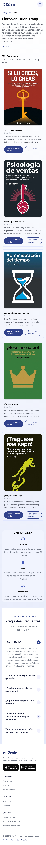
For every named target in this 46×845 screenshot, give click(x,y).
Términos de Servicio (11, 826)
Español (24, 840)
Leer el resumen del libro (13, 149)
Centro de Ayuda (9, 817)
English (5, 840)
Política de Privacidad (11, 821)
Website (5, 46)
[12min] (9, 4)
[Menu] (40, 4)
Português (15, 840)
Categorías (6, 12)
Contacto (6, 805)
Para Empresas (9, 789)
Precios (6, 785)
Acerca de (7, 801)
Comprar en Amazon (32, 149)
